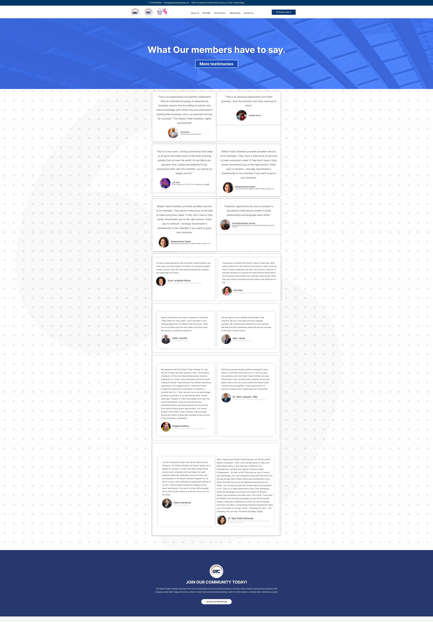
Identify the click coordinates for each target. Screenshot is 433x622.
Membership (235, 13)
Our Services (219, 13)
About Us (195, 13)
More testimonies (216, 63)
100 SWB (206, 13)
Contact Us (248, 13)
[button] (207, 13)
